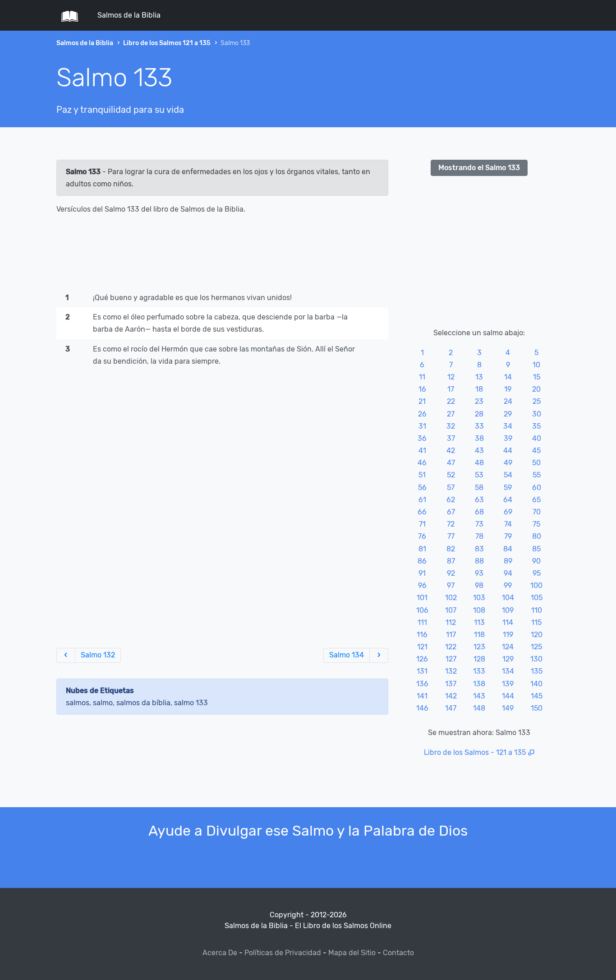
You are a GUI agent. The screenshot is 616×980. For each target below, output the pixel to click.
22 (451, 401)
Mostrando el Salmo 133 (479, 167)
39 (508, 438)
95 (537, 573)
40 (536, 438)
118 (479, 634)
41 (422, 450)
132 (451, 671)
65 (536, 499)
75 (536, 524)
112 (451, 622)
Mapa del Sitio (352, 952)
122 (450, 647)
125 (536, 647)
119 (508, 634)
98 (479, 585)
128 (479, 659)
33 (479, 426)
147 (450, 708)
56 (422, 487)
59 (508, 487)
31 (422, 426)
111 (422, 622)
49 (508, 462)
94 (508, 573)
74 (508, 524)
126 (422, 659)
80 (536, 536)
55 (537, 475)
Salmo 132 (98, 655)
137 (450, 684)
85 (536, 549)
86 (422, 561)
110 (536, 610)
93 (479, 573)
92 (451, 573)
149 (508, 708)
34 (507, 426)
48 (479, 462)
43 (479, 450)
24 (508, 401)
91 (422, 573)
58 (479, 487)
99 (508, 585)
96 (422, 585)
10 (536, 365)
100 (536, 585)
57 (451, 487)
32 (450, 426)
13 (479, 377)
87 (451, 561)
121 (422, 647)
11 (422, 377)
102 (451, 597)
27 (451, 414)
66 (422, 512)
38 (479, 438)
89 (508, 561)
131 (422, 671)
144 (508, 696)
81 (422, 549)
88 (479, 561)
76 (422, 536)
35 (536, 426)
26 (422, 414)
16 (422, 389)
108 (479, 610)
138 (479, 684)
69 (508, 512)
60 (536, 487)
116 (422, 634)
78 (479, 536)
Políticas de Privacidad (282, 952)
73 (479, 524)
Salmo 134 (346, 655)
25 (537, 401)
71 (422, 524)
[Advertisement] (222, 255)
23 (479, 401)
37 (451, 438)
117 (451, 634)
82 (450, 549)
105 (536, 597)
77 (451, 536)
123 (479, 647)
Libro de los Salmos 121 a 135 (167, 43)
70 (537, 512)
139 (508, 684)
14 (508, 377)
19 (507, 389)
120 (536, 634)
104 (508, 597)
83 (479, 549)
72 (451, 524)
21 (422, 401)
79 (508, 536)
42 (450, 450)
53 (479, 475)
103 (479, 597)
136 (422, 684)
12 (451, 377)
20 (536, 389)
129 (508, 659)
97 (451, 585)
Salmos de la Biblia (129, 15)
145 (536, 696)
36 (422, 438)
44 (507, 450)
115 (536, 622)
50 (536, 462)
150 (536, 708)
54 (508, 475)
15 (536, 377)
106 (422, 610)
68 (479, 512)
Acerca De (219, 952)
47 (451, 462)
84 (507, 549)
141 (422, 696)
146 (422, 708)
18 (479, 389)
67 (451, 512)
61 (422, 499)
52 (451, 475)
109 (508, 610)
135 (536, 671)
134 (508, 671)
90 (536, 561)
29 (508, 414)
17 (450, 389)
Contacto (398, 952)
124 (508, 647)
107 (450, 610)
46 (422, 462)
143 (479, 696)
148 (479, 708)
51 (422, 475)
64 (507, 499)
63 (479, 499)
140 (536, 684)
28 (479, 414)
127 (451, 659)
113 (479, 622)
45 (536, 450)
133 (479, 671)
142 (451, 696)
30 (536, 414)
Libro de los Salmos (456, 752)
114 (507, 622)
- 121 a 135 (508, 752)
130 (536, 659)
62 (450, 499)
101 (422, 597)
